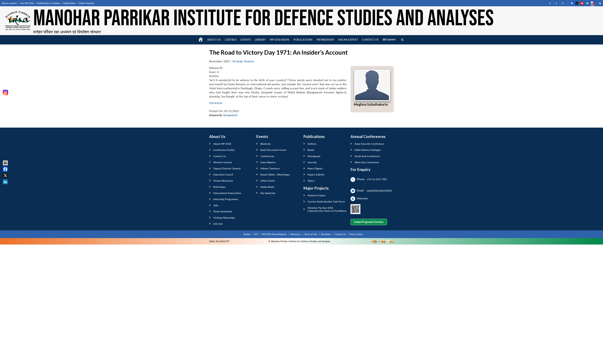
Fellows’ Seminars (270, 168)
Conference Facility (224, 149)
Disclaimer (326, 234)
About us (214, 39)
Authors (311, 143)
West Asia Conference (367, 162)
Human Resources (223, 180)
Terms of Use (310, 234)
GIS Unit (218, 223)
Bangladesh (230, 115)
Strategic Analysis (243, 61)
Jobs (215, 205)
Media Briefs (69, 3)
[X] (5, 175)
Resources (295, 234)
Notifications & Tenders (48, 3)
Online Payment (86, 3)
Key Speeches (267, 192)
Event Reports (268, 162)
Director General (222, 162)
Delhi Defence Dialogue (368, 149)
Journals (312, 162)
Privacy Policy (356, 234)
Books (310, 149)
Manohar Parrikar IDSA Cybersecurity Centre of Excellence (326, 209)
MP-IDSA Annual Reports (274, 234)
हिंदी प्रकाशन (389, 39)
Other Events (267, 180)
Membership (325, 39)
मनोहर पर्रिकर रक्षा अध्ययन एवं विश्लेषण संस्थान (67, 32)
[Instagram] (5, 92)
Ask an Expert (348, 39)
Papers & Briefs (315, 174)
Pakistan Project (316, 195)
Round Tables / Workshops (275, 174)
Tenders (247, 234)
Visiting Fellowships (224, 217)
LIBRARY (260, 39)
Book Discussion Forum (273, 149)
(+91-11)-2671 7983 (377, 179)
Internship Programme (225, 199)
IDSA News (219, 186)
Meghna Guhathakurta (371, 104)
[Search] (402, 39)
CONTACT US (370, 39)
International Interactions (227, 192)
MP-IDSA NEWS (279, 39)
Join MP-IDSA (27, 3)
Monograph (313, 156)
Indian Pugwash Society (368, 221)
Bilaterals (265, 143)
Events (246, 39)
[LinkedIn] (5, 182)
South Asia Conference (367, 156)
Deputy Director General (227, 168)
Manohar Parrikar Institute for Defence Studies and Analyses (263, 19)
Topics (310, 180)
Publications (302, 39)
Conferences (267, 156)
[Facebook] (5, 169)
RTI (256, 234)
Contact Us (219, 156)
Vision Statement (222, 211)
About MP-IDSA (222, 143)
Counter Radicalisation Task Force (326, 201)
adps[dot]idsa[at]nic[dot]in (379, 190)
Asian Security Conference (369, 143)
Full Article (215, 103)
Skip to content (9, 3)
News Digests (315, 168)
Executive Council (223, 174)
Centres (230, 39)
